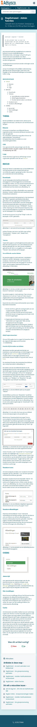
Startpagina (5, 8)
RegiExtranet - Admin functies (15, 681)
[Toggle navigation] (34, 3)
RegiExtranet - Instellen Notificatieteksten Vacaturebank (18, 677)
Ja (24, 646)
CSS (10, 86)
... (13, 8)
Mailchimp (17, 584)
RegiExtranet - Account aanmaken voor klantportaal (18, 667)
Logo (10, 87)
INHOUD (8, 90)
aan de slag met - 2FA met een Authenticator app (19, 690)
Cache (10, 112)
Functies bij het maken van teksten (22, 100)
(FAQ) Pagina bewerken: (19, 98)
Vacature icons (13, 102)
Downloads (12, 92)
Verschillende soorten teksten (20, 96)
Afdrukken (9, 659)
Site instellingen (13, 110)
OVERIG (8, 106)
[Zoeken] (33, 12)
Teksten (11, 94)
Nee (15, 646)
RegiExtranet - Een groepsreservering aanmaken (17, 672)
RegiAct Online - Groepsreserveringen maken (19, 694)
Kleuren (11, 84)
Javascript (11, 108)
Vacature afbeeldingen (15, 104)
